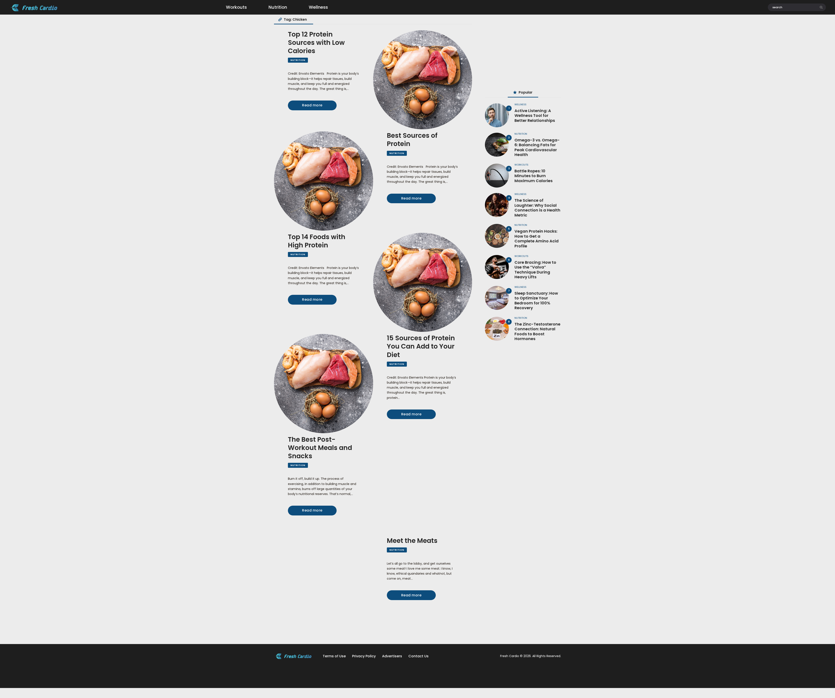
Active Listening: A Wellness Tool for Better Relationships (534, 115)
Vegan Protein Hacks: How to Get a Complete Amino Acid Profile (536, 238)
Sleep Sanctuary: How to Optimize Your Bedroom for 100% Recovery (536, 300)
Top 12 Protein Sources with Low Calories (316, 42)
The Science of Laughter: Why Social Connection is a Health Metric (537, 208)
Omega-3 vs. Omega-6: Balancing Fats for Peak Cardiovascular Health (537, 147)
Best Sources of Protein (412, 139)
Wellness (520, 104)
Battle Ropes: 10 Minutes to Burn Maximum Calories (533, 176)
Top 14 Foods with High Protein (316, 241)
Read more (312, 105)
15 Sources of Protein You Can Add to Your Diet (421, 346)
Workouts (521, 164)
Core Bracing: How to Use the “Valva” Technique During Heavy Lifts (535, 270)
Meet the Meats (412, 541)
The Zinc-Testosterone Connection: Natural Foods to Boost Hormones (537, 331)
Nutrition (298, 60)
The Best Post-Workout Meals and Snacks (320, 447)
